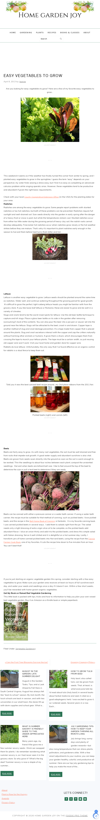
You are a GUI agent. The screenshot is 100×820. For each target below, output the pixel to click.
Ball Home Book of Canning (42, 521)
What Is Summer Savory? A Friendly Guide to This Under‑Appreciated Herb (33, 731)
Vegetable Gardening (26, 648)
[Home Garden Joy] (50, 26)
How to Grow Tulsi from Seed (81, 672)
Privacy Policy (8, 802)
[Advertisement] (50, 57)
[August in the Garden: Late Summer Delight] (9, 679)
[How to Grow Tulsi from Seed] (58, 679)
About (4, 790)
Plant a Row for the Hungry (14, 794)
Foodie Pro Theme (77, 815)
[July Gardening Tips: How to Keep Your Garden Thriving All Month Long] (58, 734)
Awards (5, 798)
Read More (7, 713)
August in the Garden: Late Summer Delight (31, 674)
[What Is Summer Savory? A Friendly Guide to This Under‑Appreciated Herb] (9, 734)
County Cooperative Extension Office (41, 197)
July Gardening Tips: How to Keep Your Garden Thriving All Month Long (82, 730)
